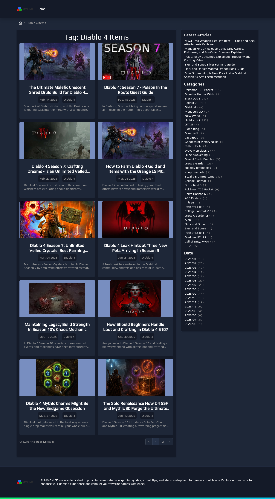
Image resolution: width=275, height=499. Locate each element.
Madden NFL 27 (195, 237)
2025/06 (190, 280)
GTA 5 (189, 124)
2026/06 (190, 315)
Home (41, 9)
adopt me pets (194, 172)
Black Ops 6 (192, 98)
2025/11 (190, 302)
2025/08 (190, 289)
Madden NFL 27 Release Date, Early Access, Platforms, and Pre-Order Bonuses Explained (214, 50)
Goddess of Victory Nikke (202, 142)
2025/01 (190, 259)
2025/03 (190, 267)
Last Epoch (192, 137)
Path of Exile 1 (194, 232)
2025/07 (190, 285)
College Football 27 (198, 211)
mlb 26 (189, 202)
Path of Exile (193, 146)
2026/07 (190, 319)
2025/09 (190, 293)
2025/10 (190, 298)
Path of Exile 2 (194, 207)
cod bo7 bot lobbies (198, 168)
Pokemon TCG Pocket (199, 90)
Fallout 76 (191, 103)
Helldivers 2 (193, 120)
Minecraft (191, 133)
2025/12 (190, 306)
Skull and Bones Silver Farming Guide (210, 64)
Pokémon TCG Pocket (199, 189)
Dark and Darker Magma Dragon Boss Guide (215, 69)
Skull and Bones (195, 228)
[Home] (26, 8)
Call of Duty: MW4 (197, 241)
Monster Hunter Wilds (200, 94)
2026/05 (190, 311)
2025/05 (190, 276)
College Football (196, 181)
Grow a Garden (195, 163)
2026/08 (190, 324)
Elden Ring (192, 129)
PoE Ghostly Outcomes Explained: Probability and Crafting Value (217, 58)
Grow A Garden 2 (196, 215)
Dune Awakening (196, 155)
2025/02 (190, 263)
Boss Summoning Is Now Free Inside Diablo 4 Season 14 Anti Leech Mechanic (215, 75)
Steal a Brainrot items (199, 176)
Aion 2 (189, 220)
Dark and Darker (196, 224)
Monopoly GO (194, 111)
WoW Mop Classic (197, 150)
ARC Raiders (193, 198)
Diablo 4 (190, 107)
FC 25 (188, 246)
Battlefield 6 (193, 185)
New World (192, 116)
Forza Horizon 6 (195, 194)
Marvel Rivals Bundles (199, 159)
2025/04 (190, 272)
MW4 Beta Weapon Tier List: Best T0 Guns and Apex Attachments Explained (219, 42)
